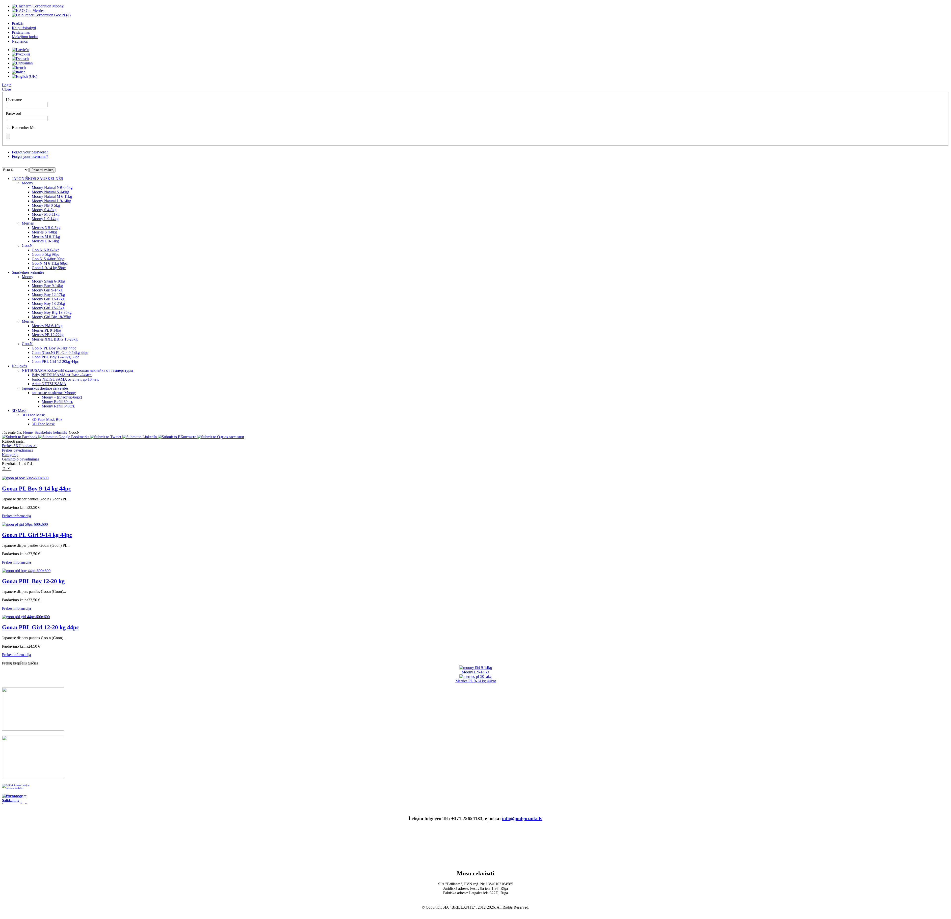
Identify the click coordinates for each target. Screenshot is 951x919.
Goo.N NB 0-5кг (45, 250)
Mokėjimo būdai (25, 37)
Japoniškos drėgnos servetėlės (45, 388)
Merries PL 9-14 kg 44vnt (475, 681)
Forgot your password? (30, 152)
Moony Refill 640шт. (58, 406)
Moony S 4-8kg (44, 210)
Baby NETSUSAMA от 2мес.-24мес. (62, 375)
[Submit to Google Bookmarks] (64, 437)
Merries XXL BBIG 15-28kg (55, 339)
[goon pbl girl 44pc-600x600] (26, 617)
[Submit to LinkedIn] (140, 437)
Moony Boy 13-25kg (48, 303)
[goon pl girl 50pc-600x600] (25, 524)
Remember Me (23, 127)
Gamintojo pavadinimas (20, 459)
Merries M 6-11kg (46, 236)
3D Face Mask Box (47, 419)
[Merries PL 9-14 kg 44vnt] (475, 676)
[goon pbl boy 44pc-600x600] (26, 571)
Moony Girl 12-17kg (48, 299)
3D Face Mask (33, 415)
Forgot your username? (30, 156)
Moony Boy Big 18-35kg (52, 312)
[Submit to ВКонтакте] (177, 437)
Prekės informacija (16, 516)
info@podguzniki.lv (522, 818)
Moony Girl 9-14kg (47, 290)
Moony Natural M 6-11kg (52, 196)
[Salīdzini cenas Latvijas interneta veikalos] (17, 789)
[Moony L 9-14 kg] (475, 667)
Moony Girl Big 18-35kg (51, 317)
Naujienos (20, 41)
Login (6, 85)
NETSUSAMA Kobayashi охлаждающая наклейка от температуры (77, 370)
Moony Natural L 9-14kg (51, 201)
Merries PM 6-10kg (47, 326)
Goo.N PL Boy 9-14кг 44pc (54, 348)
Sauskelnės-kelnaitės (28, 272)
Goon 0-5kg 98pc (45, 254)
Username (14, 100)
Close (6, 89)
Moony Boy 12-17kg (48, 294)
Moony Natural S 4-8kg (50, 192)
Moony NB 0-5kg (46, 205)
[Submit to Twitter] (106, 437)
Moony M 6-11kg (45, 214)
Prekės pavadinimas (17, 450)
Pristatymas (21, 32)
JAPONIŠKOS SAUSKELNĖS (37, 178)
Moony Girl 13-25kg (48, 308)
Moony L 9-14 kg (475, 672)
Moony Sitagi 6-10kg (48, 281)
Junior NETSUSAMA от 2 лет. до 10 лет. (65, 379)
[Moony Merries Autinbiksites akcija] (33, 777)
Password (13, 113)
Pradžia (18, 23)
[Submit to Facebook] (20, 437)
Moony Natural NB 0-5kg (52, 187)
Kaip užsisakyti (24, 28)
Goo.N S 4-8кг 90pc (48, 259)
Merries (28, 223)
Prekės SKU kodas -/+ (19, 446)
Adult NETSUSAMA (49, 384)
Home (28, 432)
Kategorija (10, 455)
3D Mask (19, 410)
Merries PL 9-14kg (46, 330)
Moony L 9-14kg (45, 219)
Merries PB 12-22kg (48, 335)
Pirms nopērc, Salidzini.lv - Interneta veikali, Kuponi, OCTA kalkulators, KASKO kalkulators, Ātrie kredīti (15, 799)
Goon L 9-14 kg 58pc (49, 268)
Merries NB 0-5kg (46, 228)
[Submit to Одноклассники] (220, 437)
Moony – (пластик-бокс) (62, 397)
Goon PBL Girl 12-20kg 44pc (55, 361)
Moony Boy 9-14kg (47, 286)
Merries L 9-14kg (45, 241)
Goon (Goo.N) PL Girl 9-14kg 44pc (60, 352)
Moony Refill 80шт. (57, 402)
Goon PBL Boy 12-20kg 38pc (55, 357)
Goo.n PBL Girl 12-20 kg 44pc (40, 627)
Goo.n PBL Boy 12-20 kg (33, 581)
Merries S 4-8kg (44, 232)
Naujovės (19, 366)
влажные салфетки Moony (54, 393)
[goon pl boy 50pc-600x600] (25, 478)
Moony (27, 183)
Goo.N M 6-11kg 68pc (50, 263)
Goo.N (27, 245)
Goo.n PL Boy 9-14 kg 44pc (36, 488)
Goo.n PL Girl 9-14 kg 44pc (37, 535)
